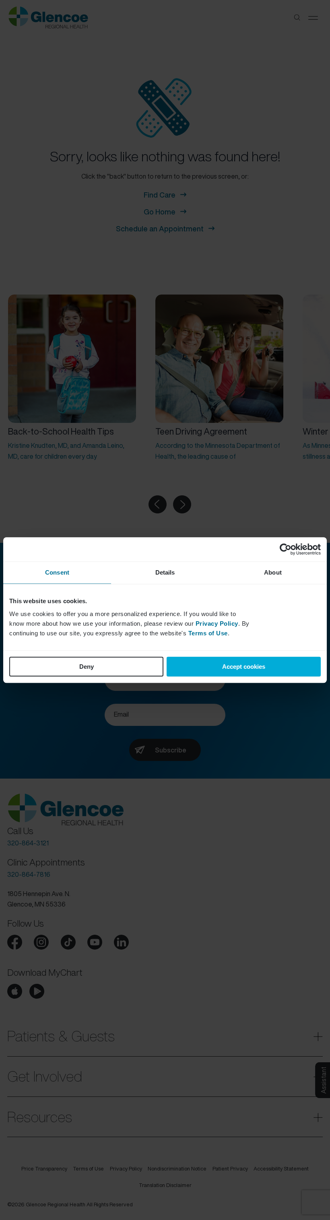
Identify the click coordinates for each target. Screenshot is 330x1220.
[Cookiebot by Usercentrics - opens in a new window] (285, 549)
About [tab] (273, 572)
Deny (86, 666)
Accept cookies (243, 666)
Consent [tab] (57, 572)
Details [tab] (165, 572)
